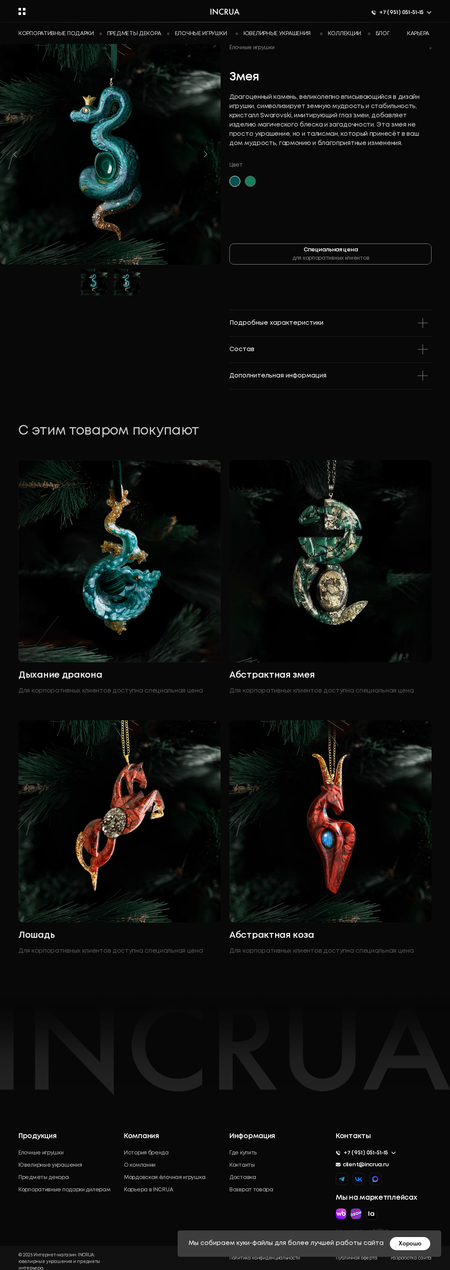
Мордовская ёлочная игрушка (164, 1177)
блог (383, 33)
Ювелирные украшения (277, 33)
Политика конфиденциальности (264, 1258)
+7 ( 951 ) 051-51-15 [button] (401, 12)
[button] (21, 11)
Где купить (243, 1152)
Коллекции (344, 33)
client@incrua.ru (365, 1164)
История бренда (146, 1152)
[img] (375, 1179)
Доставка (242, 1177)
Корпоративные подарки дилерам (64, 1189)
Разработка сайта (411, 1258)
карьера (418, 33)
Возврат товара (251, 1189)
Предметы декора (134, 33)
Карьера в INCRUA (148, 1189)
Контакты (242, 1165)
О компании (140, 1165)
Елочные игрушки (201, 33)
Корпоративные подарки (56, 33)
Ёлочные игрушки (252, 47)
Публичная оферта (356, 1258)
